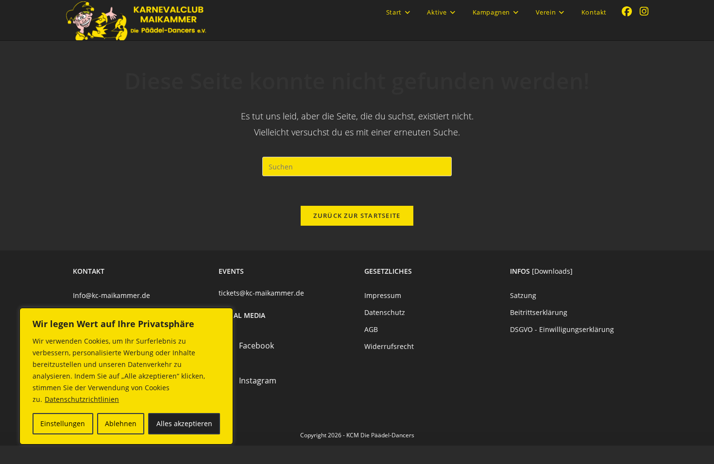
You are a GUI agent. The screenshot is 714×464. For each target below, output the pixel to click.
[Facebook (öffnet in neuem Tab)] (627, 11)
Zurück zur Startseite (356, 215)
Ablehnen (120, 423)
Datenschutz (384, 312)
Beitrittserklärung (538, 312)
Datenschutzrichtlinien (82, 399)
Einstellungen (62, 423)
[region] (126, 376)
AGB (371, 329)
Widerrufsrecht (389, 346)
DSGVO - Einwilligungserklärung (562, 329)
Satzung (523, 295)
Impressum (382, 295)
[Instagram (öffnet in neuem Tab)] (644, 11)
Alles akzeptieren (184, 423)
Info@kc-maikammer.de (111, 295)
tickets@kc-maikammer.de (261, 293)
